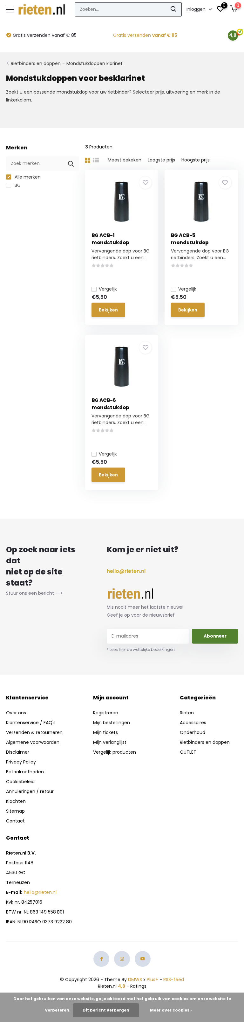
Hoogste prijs (195, 160)
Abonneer (215, 636)
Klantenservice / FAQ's (31, 722)
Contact (15, 821)
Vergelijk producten (114, 752)
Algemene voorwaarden (32, 742)
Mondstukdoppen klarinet (94, 63)
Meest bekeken (124, 160)
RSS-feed (173, 979)
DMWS (135, 979)
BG (17, 185)
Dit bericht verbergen (106, 1010)
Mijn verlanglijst (109, 742)
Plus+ (152, 979)
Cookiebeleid (20, 781)
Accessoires (193, 722)
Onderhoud (192, 732)
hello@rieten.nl (126, 571)
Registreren (105, 713)
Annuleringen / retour (30, 791)
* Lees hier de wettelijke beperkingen (141, 649)
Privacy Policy (21, 762)
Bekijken (108, 310)
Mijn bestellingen (111, 722)
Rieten (187, 713)
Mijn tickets (105, 732)
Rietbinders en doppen (36, 63)
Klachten (16, 801)
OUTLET (188, 752)
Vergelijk (108, 289)
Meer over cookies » (171, 1010)
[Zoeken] (174, 9)
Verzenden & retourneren (34, 732)
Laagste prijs (161, 160)
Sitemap (15, 811)
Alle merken (27, 177)
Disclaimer (17, 752)
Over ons (16, 713)
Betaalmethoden (25, 772)
